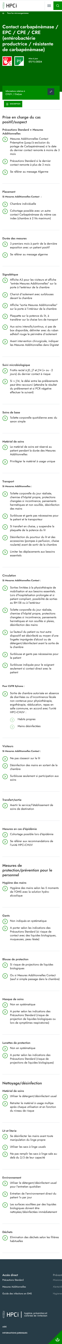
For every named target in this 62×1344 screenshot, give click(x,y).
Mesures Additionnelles (14, 1286)
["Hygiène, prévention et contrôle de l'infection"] (9, 5)
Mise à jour (33, 58)
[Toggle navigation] (49, 5)
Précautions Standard (13, 1280)
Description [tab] (15, 104)
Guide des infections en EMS (17, 1293)
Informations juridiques (14, 1333)
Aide (4, 1326)
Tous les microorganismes (18, 13)
